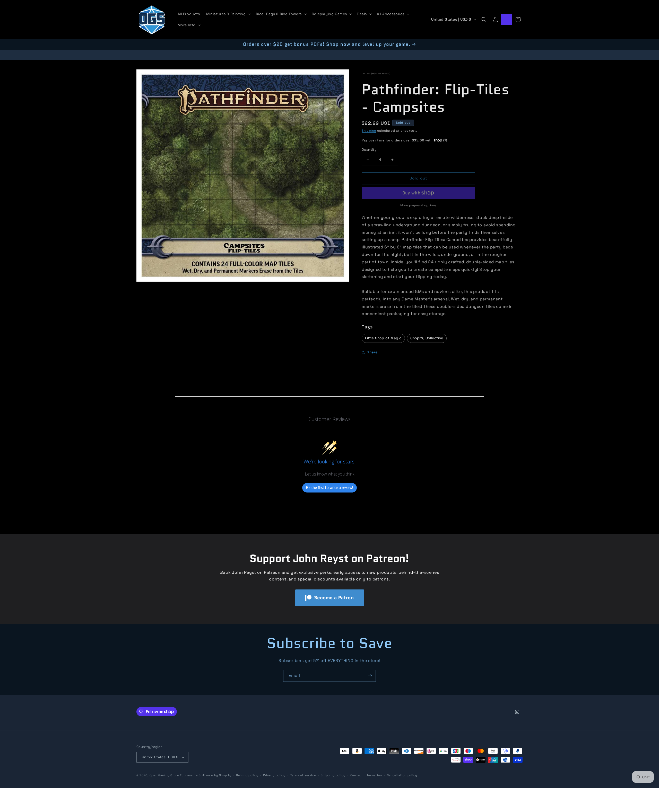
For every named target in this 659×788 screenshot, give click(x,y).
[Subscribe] (370, 676)
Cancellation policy (402, 775)
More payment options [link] (418, 205)
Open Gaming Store (164, 775)
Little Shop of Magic (376, 73)
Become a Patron (334, 598)
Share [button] (372, 352)
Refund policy (247, 775)
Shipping (369, 131)
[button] (228, 13)
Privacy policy (274, 775)
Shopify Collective (426, 338)
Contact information (366, 775)
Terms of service (303, 775)
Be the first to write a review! (329, 487)
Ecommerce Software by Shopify (205, 775)
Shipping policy (333, 775)
